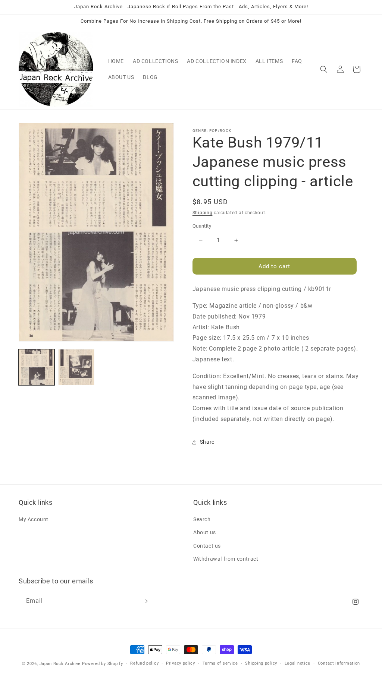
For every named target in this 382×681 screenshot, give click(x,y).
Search (202, 519)
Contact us (207, 546)
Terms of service (220, 663)
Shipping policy (261, 663)
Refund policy (144, 663)
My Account (33, 519)
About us (204, 532)
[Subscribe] (145, 601)
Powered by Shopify (102, 663)
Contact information (339, 663)
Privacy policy (180, 663)
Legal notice (297, 663)
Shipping (202, 212)
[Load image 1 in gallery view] (36, 367)
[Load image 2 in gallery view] (76, 367)
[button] (324, 69)
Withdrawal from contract (225, 559)
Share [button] (207, 442)
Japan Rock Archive (60, 663)
